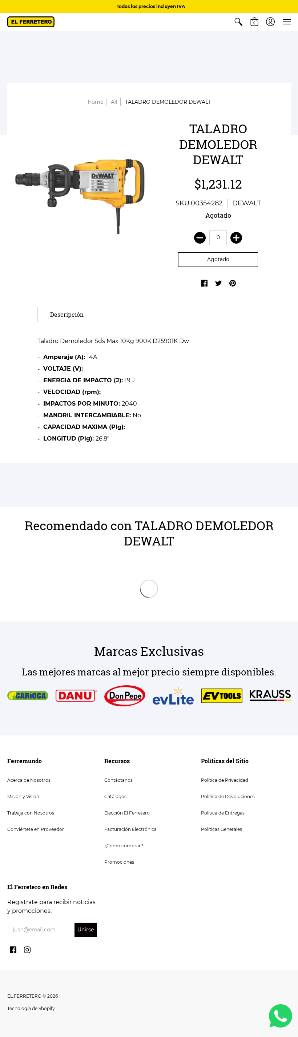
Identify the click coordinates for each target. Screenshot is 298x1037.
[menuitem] (238, 22)
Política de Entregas (223, 813)
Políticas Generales (221, 829)
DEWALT (246, 203)
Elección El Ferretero (127, 813)
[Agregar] (236, 238)
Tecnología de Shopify (31, 1008)
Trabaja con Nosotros (30, 813)
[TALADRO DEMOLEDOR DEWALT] (80, 186)
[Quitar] (200, 238)
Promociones (119, 862)
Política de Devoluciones (228, 796)
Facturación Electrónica (130, 829)
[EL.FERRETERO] (31, 22)
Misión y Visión (23, 796)
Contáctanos (118, 780)
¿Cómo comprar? (123, 845)
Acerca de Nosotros (29, 780)
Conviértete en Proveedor (35, 829)
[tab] (66, 314)
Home (95, 102)
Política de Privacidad (224, 780)
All (114, 102)
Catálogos (115, 796)
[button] (238, 22)
